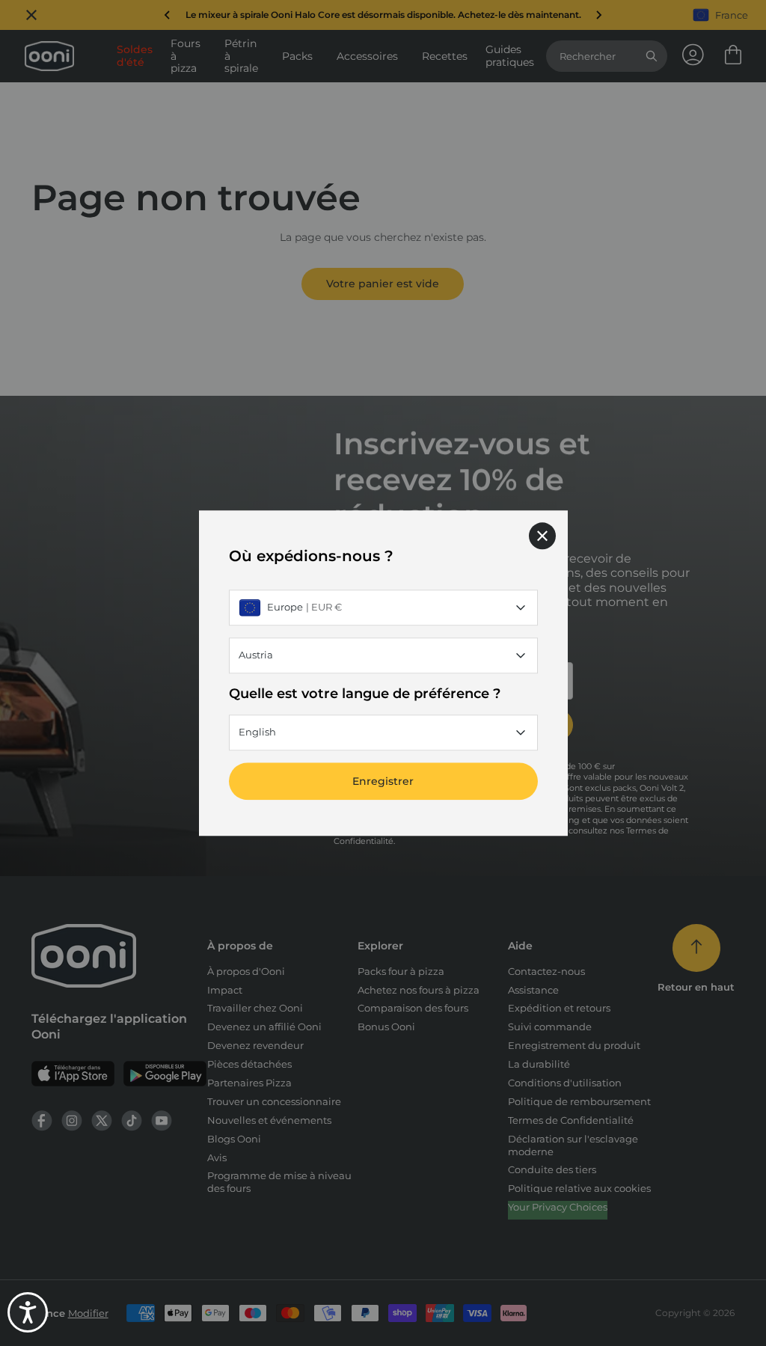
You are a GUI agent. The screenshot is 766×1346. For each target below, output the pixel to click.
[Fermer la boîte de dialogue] (542, 535)
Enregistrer (383, 781)
